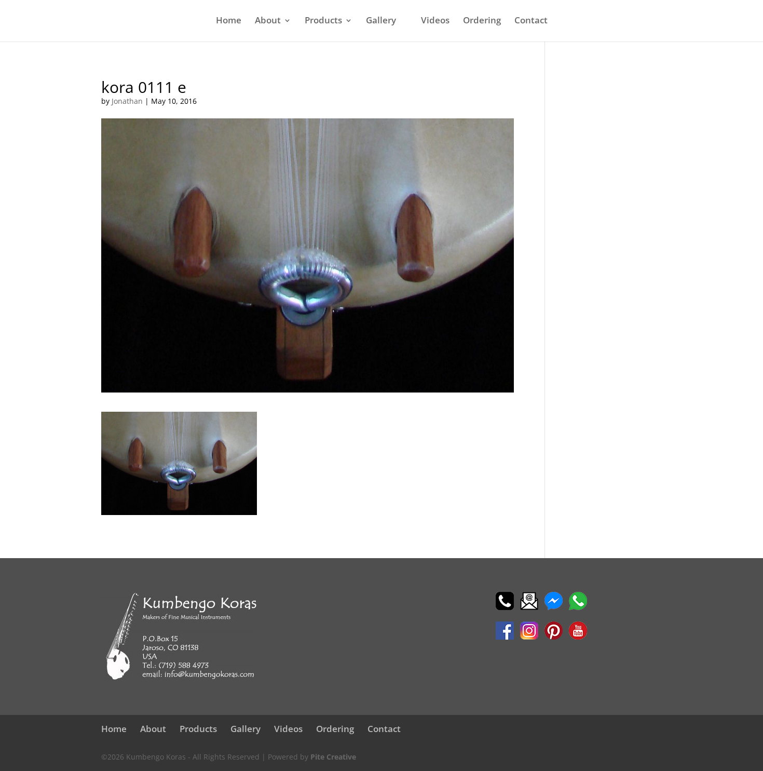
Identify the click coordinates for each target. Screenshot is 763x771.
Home (228, 21)
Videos (435, 21)
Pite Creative (333, 757)
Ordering (482, 21)
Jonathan (127, 101)
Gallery (381, 21)
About (268, 21)
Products (323, 21)
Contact (531, 21)
